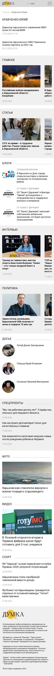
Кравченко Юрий (19, 12)
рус (33, 3)
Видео (7, 503)
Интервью (10, 229)
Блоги (6, 163)
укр (28, 3)
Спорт (6, 556)
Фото (6, 456)
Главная (6, 12)
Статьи (7, 112)
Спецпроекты (12, 402)
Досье (6, 338)
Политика (10, 288)
